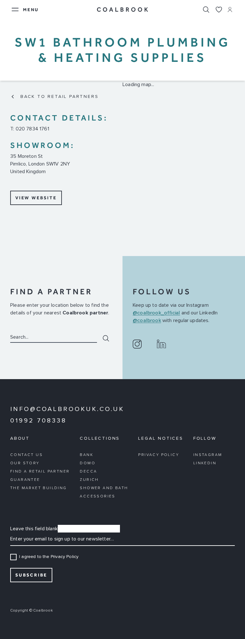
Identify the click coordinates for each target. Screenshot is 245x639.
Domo (87, 463)
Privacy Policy (158, 455)
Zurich (89, 480)
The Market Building (38, 488)
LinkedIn (204, 463)
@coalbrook (147, 320)
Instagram (207, 455)
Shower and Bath (104, 488)
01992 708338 (38, 420)
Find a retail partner (40, 472)
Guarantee (25, 480)
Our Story (25, 463)
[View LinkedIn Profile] (161, 344)
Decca (88, 472)
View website (36, 198)
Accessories (97, 496)
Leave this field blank (34, 528)
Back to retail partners (59, 96)
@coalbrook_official (156, 312)
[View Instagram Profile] (137, 344)
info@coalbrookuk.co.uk (67, 409)
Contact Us (26, 455)
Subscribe (31, 575)
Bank (86, 455)
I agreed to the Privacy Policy (48, 557)
